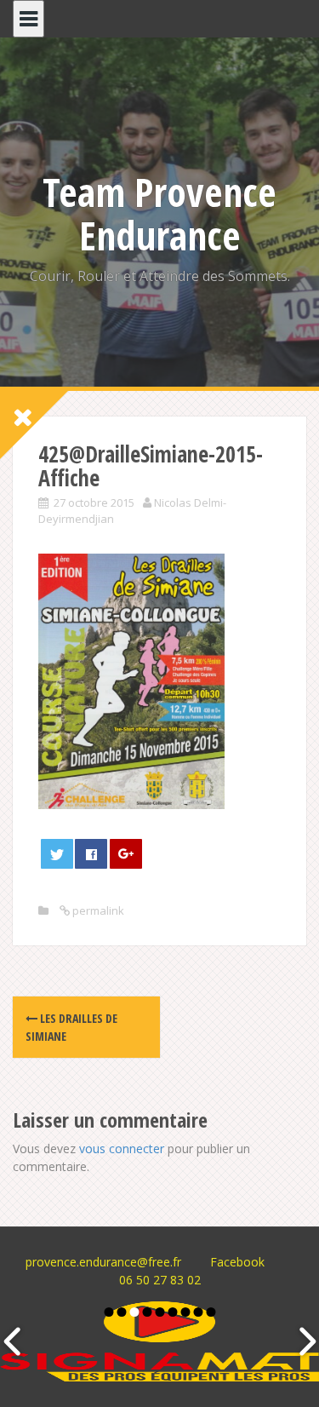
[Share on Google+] (126, 854)
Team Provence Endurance (159, 213)
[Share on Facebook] (91, 854)
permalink (97, 910)
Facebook (237, 1262)
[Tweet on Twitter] (57, 854)
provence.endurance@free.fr (103, 1262)
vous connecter (121, 1148)
